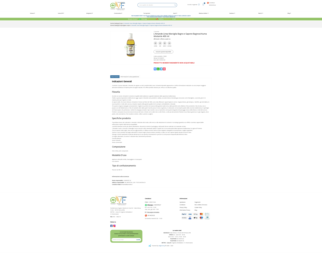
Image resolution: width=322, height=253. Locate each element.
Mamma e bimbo (203, 13)
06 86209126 (177, 241)
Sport (174, 13)
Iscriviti (138, 239)
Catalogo (116, 23)
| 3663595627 (154, 205)
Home (112, 23)
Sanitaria (231, 13)
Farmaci (32, 13)
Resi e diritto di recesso (201, 205)
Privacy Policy (183, 207)
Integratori (89, 13)
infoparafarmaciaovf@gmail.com (185, 19)
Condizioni (182, 205)
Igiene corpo (126, 25)
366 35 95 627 (151, 19)
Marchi (260, 13)
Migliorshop (162, 245)
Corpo (121, 23)
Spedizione (182, 202)
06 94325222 (151, 215)
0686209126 (167, 19)
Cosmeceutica (117, 13)
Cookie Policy (198, 207)
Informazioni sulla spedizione (129, 77)
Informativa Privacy (185, 210)
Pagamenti (197, 202)
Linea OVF (60, 13)
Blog (289, 13)
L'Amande (156, 31)
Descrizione (115, 77)
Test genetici (146, 13)
